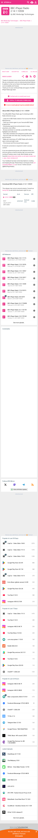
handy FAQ (5, 190)
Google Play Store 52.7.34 (15, 569)
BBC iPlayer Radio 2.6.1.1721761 (17, 310)
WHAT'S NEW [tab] (5, 71)
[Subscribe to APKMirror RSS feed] (32, 485)
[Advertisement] (19, 48)
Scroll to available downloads (20, 100)
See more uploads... (19, 322)
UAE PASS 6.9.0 (12, 780)
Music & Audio (7, 76)
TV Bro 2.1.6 (11, 716)
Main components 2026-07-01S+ (18, 697)
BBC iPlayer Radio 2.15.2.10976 (17, 264)
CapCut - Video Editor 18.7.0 (16, 576)
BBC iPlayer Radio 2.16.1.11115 (17, 258)
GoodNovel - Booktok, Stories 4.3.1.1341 (20, 806)
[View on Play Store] (27, 76)
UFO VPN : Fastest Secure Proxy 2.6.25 (19, 793)
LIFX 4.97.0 (11, 786)
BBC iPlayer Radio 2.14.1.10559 (17, 284)
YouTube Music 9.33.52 (14, 633)
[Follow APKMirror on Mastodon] (14, 485)
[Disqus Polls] (19, 354)
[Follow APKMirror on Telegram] (23, 485)
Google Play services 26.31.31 (17, 652)
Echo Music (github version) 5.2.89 (18, 582)
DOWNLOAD (25, 71)
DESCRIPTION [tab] (15, 71)
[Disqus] (19, 403)
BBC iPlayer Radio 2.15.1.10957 (17, 271)
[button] (23, 76)
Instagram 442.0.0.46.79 (15, 626)
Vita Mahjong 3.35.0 (13, 760)
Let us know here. (23, 827)
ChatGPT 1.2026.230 (14, 710)
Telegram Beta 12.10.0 (14, 722)
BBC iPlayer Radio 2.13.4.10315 (17, 290)
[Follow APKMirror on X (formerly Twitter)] (5, 485)
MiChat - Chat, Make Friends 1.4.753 (18, 767)
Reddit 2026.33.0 (12, 646)
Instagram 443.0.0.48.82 (15, 690)
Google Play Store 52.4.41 (15, 563)
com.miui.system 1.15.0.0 (15, 639)
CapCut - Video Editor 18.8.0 (16, 543)
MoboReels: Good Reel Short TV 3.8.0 (19, 799)
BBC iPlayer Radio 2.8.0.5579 (16, 297)
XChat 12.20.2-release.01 (15, 812)
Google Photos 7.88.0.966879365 (17, 729)
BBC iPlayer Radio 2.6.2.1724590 (17, 303)
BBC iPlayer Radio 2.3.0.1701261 (17, 316)
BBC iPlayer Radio (25, 20)
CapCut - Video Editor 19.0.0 (16, 556)
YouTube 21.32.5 (13, 595)
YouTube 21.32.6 (13, 659)
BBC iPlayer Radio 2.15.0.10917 (17, 277)
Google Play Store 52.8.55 (15, 665)
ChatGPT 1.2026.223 (14, 672)
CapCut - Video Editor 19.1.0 (16, 550)
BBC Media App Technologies (23, 14)
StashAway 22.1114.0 (14, 754)
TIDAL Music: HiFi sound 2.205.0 (17, 735)
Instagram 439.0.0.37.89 (15, 601)
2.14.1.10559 (9, 197)
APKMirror (7, 2)
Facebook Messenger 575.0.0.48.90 (18, 703)
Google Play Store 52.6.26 (15, 589)
